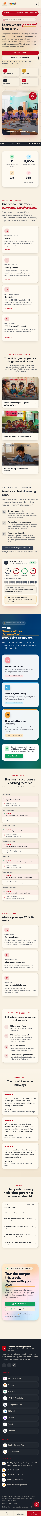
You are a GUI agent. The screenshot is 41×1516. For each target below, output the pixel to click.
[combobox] (20, 780)
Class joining (7, 777)
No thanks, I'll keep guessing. (11, 795)
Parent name (6, 753)
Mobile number (7, 761)
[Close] (38, 719)
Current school (11, 785)
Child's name (6, 769)
